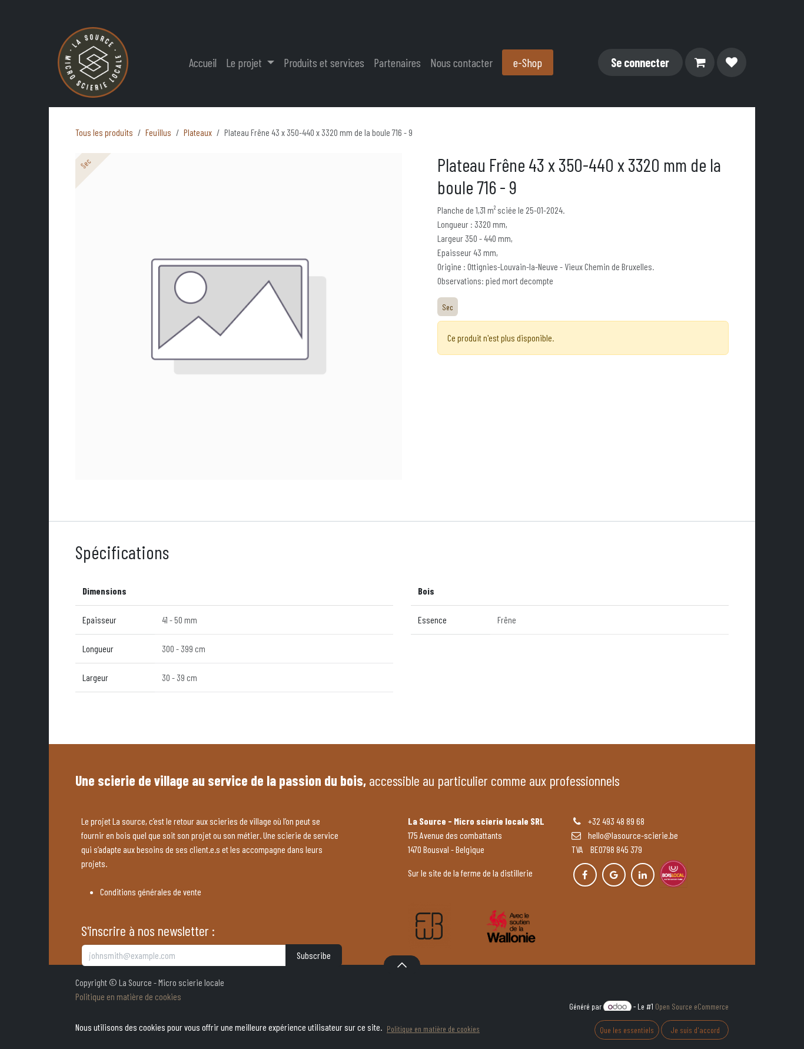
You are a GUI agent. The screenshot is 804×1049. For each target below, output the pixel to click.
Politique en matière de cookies (128, 996)
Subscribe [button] (314, 955)
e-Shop (527, 62)
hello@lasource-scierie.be (629, 835)
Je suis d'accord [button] (695, 1030)
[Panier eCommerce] (700, 62)
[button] (402, 964)
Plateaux (198, 132)
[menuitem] (202, 62)
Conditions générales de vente (150, 891)
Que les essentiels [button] (627, 1030)
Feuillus (158, 132)
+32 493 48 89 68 (616, 820)
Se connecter (640, 62)
